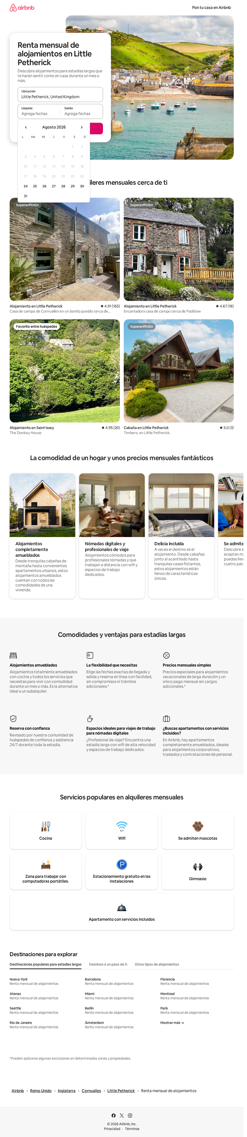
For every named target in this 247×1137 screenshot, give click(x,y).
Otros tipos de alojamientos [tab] (157, 964)
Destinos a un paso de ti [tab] (108, 964)
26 (44, 186)
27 (54, 186)
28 (63, 186)
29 (73, 186)
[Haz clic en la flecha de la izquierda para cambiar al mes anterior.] (26, 127)
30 (82, 186)
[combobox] (60, 97)
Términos (132, 1129)
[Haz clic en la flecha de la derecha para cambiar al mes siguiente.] (81, 127)
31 (25, 196)
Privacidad (112, 1129)
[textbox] (38, 113)
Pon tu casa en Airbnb (211, 7)
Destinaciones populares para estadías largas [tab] (46, 964)
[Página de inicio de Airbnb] (22, 7)
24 (25, 186)
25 (35, 186)
